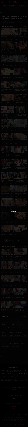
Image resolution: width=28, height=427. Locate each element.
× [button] (14, 218)
